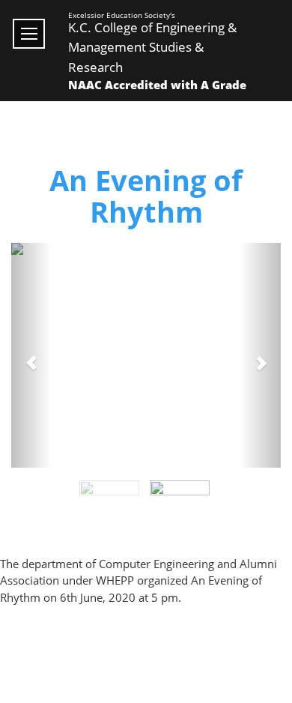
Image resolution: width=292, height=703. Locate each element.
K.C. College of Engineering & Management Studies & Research (152, 47)
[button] (31, 355)
